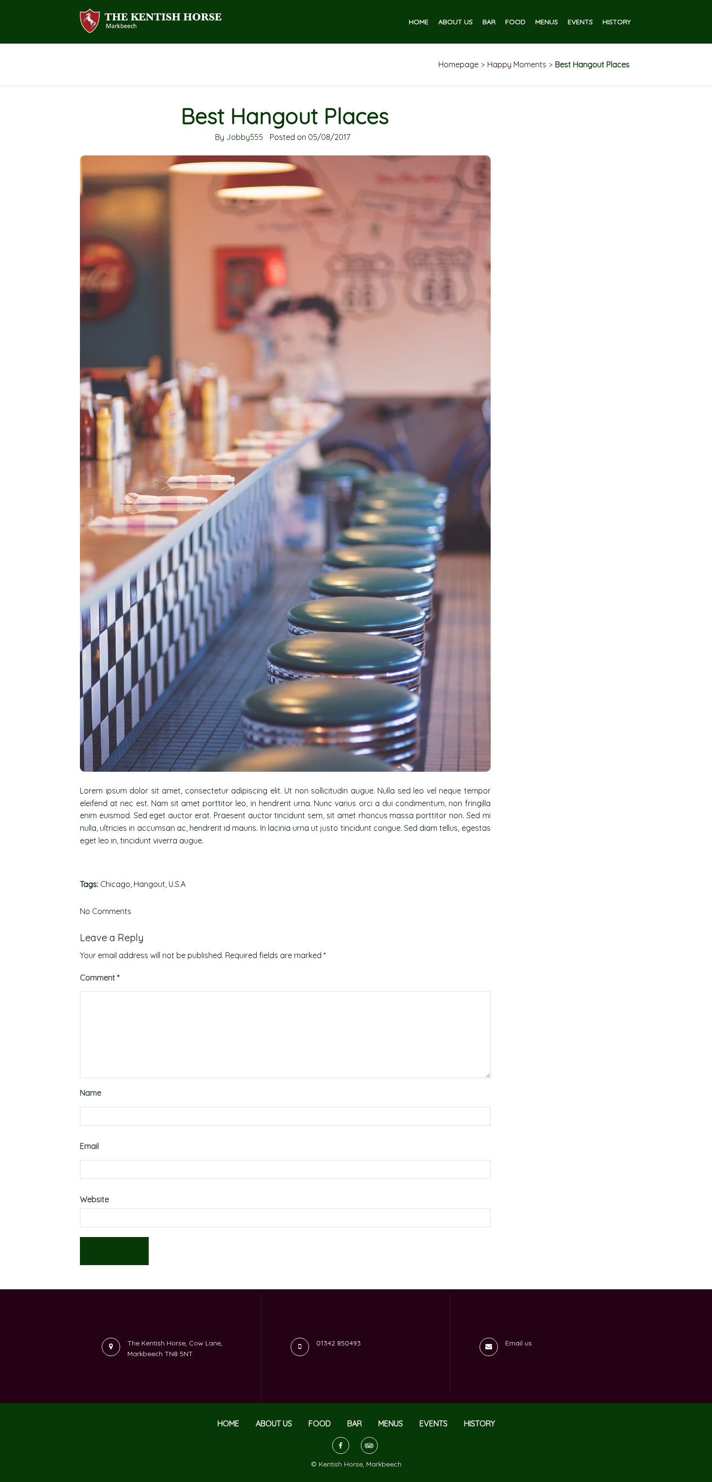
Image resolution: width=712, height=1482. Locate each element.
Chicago (115, 884)
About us (455, 22)
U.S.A (177, 884)
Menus (546, 22)
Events (580, 22)
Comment (100, 977)
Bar (488, 22)
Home (419, 22)
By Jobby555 (239, 137)
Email (89, 1146)
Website (94, 1199)
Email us (518, 1343)
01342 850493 (338, 1343)
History (617, 22)
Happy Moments (516, 64)
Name (90, 1093)
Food (515, 22)
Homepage (458, 64)
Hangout (149, 884)
